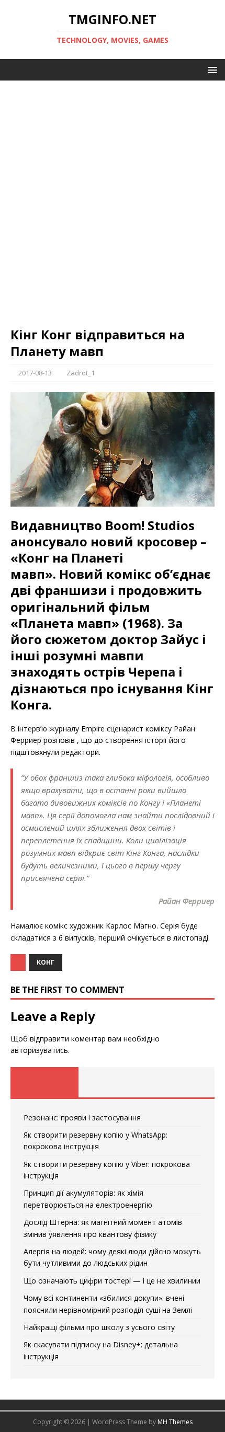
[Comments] (181, 1082)
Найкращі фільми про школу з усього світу (99, 1327)
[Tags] (112, 1082)
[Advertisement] (112, 208)
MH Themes (175, 1421)
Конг (45, 962)
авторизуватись (39, 1050)
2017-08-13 (35, 372)
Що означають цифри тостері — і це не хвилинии (112, 1281)
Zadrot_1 (80, 372)
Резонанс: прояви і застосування (82, 1117)
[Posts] (44, 1082)
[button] (210, 69)
